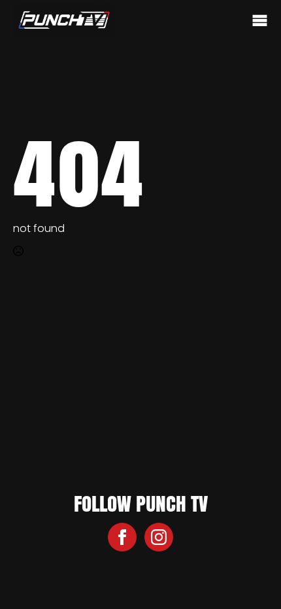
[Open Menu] (260, 21)
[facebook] (122, 537)
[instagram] (158, 537)
